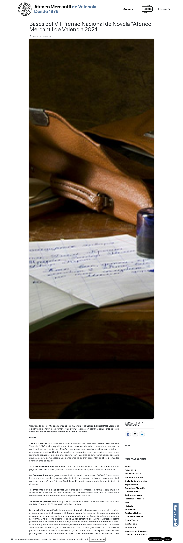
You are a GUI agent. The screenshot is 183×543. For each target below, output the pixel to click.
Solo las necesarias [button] (155, 539)
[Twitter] (135, 434)
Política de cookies (97, 539)
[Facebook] (128, 434)
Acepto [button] (167, 539)
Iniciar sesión (164, 9)
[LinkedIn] (142, 434)
